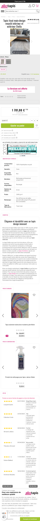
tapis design (12, 273)
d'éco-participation (23, 114)
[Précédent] (8, 41)
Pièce (13, 16)
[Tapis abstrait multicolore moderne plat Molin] (20, 305)
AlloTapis (3, 16)
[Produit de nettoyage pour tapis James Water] (20, 358)
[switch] (4, 517)
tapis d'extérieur (23, 251)
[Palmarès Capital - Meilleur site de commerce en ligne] (20, 149)
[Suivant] (31, 41)
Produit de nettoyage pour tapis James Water (20, 377)
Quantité (5, 120)
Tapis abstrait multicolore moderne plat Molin (20, 324)
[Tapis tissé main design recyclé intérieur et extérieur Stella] (15, 52)
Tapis (9, 16)
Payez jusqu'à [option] (20, 1)
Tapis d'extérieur (21, 16)
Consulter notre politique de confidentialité (13, 508)
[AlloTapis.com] (10, 6)
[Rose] (2, 61)
